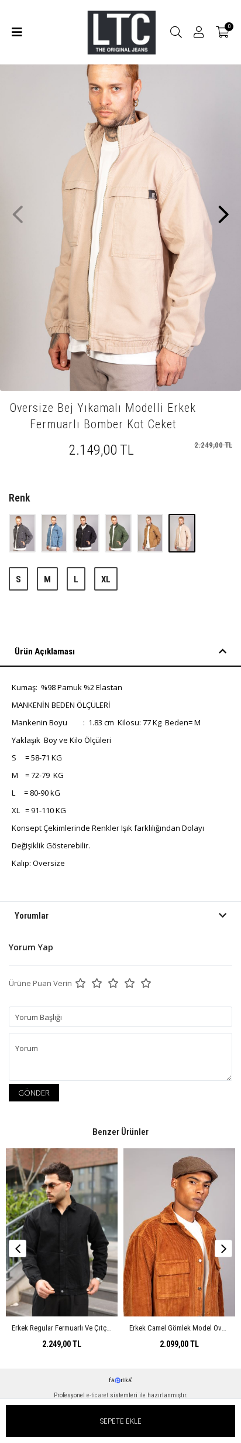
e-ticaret (97, 1395)
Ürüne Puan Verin (40, 983)
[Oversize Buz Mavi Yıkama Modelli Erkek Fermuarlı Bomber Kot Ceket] (55, 532)
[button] (223, 208)
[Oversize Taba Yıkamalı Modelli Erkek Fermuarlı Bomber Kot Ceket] (151, 532)
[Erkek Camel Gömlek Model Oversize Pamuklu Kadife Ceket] (179, 1232)
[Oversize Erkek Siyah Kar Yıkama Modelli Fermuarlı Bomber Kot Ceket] (23, 532)
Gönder (34, 1092)
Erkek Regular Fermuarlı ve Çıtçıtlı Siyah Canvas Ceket (93, 1327)
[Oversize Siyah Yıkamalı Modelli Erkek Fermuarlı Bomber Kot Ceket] (87, 532)
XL (106, 579)
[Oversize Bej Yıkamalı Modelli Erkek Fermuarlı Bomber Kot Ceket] (182, 532)
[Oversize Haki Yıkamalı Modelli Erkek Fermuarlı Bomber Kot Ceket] (119, 532)
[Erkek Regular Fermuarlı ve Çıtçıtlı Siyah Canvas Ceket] (62, 1232)
